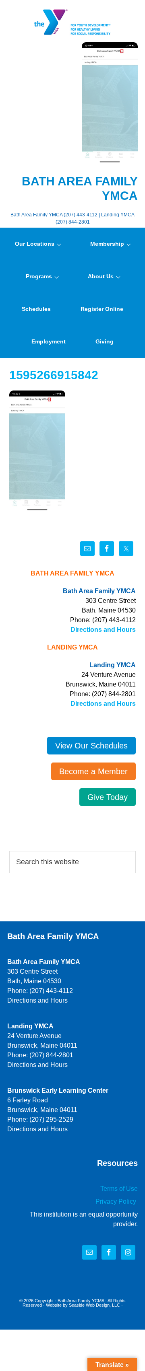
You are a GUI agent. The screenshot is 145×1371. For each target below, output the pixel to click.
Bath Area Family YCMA (81, 1300)
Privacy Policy (116, 1201)
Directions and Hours (103, 629)
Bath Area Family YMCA (72, 22)
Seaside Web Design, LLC (94, 1305)
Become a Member (93, 771)
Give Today (107, 797)
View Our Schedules (91, 745)
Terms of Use (119, 1188)
